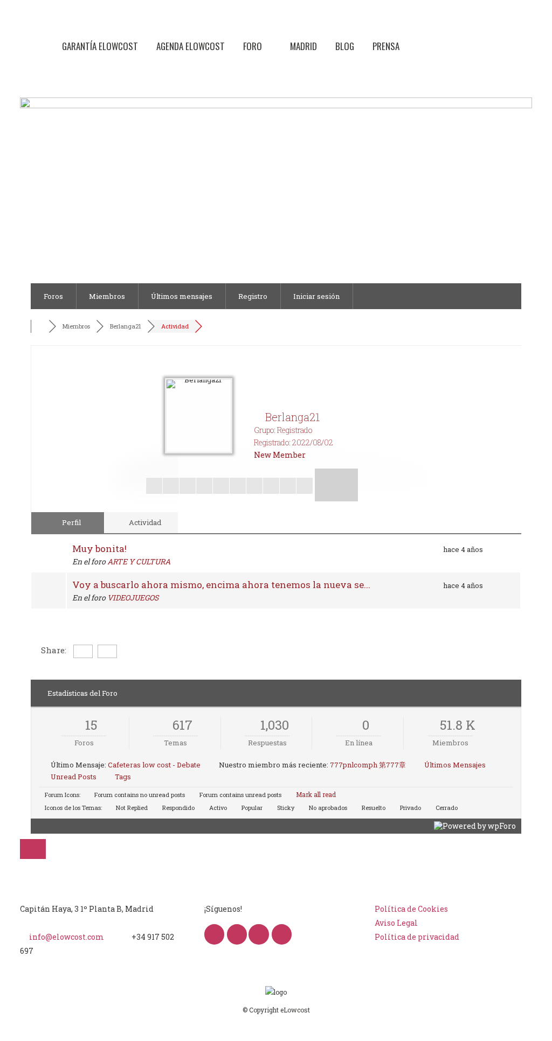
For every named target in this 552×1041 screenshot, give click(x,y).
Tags (123, 776)
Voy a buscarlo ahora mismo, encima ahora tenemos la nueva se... (221, 584)
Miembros (107, 296)
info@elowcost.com (66, 937)
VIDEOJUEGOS (132, 597)
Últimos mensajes (181, 296)
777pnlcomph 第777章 (368, 765)
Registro (252, 296)
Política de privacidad (417, 937)
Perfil (70, 522)
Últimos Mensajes (455, 765)
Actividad (175, 326)
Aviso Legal (396, 923)
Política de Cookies (411, 909)
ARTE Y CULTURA (138, 561)
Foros (53, 296)
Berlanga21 (125, 326)
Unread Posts (73, 776)
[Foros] (41, 326)
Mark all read (315, 794)
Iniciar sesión (316, 296)
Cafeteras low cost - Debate (154, 765)
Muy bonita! (99, 548)
